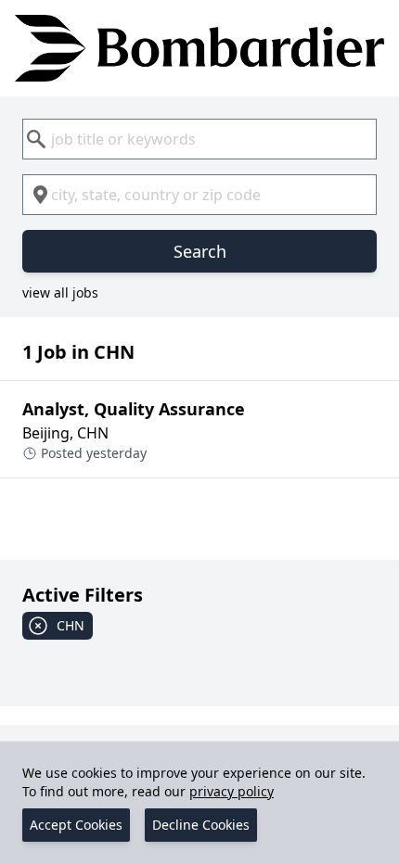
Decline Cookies (201, 824)
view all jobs (60, 292)
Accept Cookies (76, 824)
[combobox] (199, 139)
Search (200, 251)
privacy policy (231, 791)
